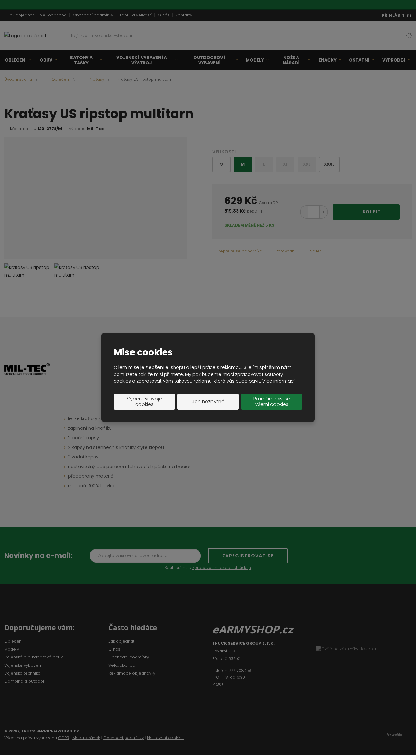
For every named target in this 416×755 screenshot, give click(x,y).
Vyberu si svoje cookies (144, 401)
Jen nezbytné (208, 401)
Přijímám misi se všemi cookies (271, 401)
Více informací (278, 381)
